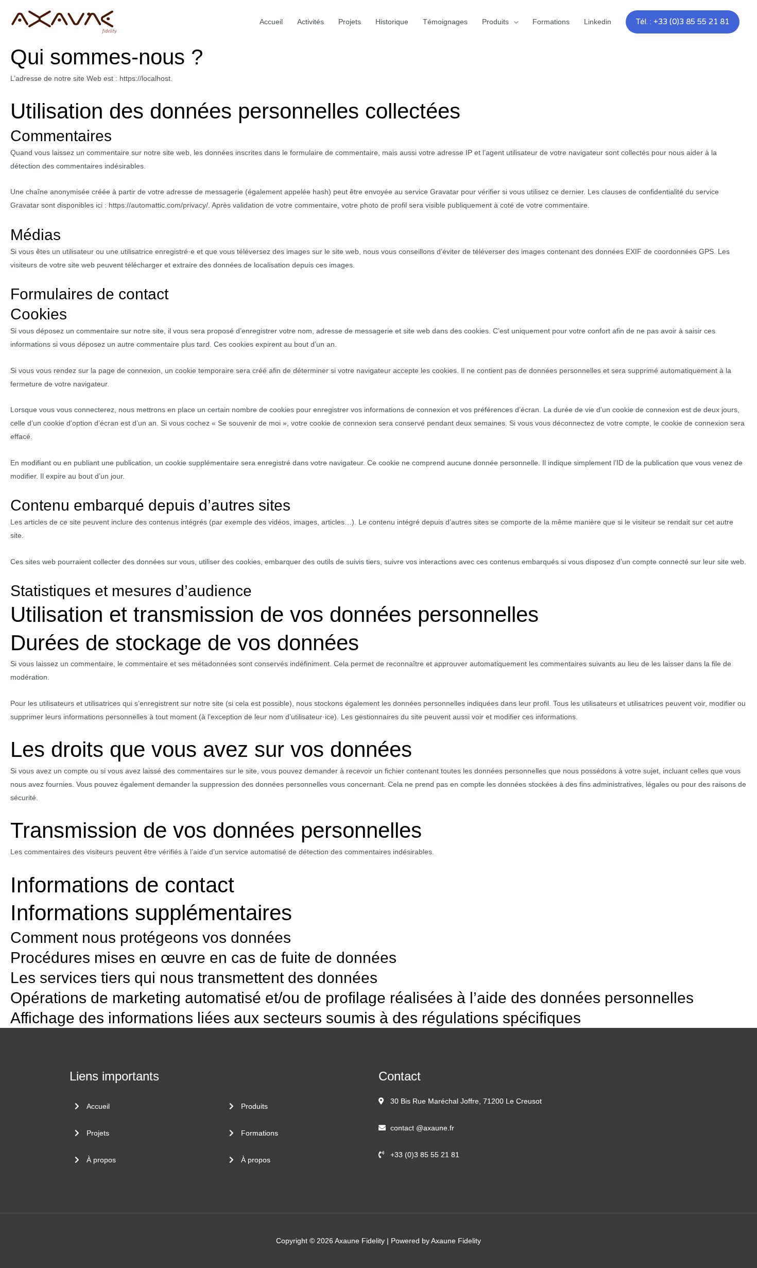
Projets (349, 22)
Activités (310, 22)
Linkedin (597, 22)
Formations (551, 22)
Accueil (271, 22)
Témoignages (445, 22)
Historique (391, 22)
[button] (682, 21)
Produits (495, 22)
